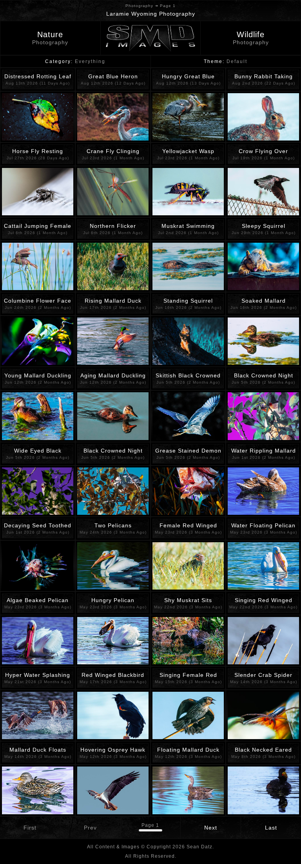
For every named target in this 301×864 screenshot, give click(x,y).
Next (210, 827)
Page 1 (150, 825)
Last (271, 827)
